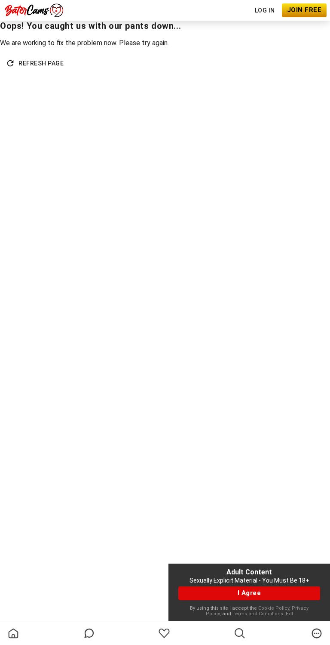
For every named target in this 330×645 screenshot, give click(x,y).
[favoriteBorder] (164, 633)
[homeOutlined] (13, 633)
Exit (289, 614)
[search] (239, 633)
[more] (316, 633)
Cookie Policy (273, 608)
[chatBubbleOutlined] (89, 633)
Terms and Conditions (257, 614)
